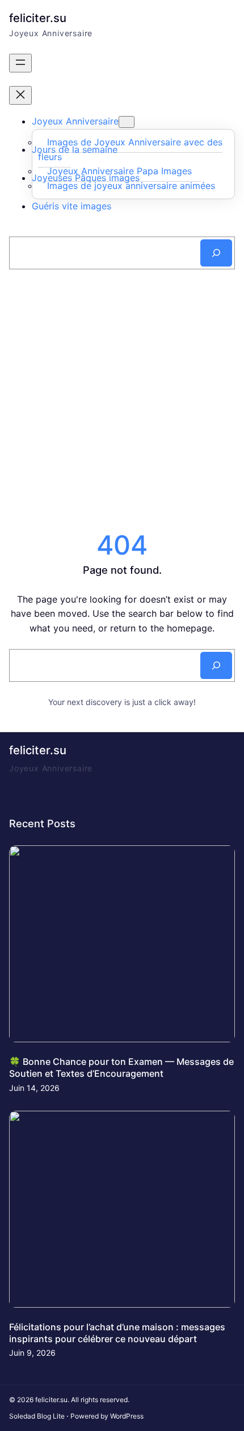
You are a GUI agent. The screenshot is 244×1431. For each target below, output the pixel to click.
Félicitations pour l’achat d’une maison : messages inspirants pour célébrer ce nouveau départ (117, 1332)
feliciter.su (37, 18)
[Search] (216, 665)
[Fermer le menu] (20, 95)
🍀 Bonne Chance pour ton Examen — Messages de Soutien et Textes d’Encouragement (121, 1067)
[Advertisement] (122, 400)
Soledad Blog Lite (37, 1416)
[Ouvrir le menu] (20, 63)
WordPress (127, 1416)
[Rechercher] (216, 253)
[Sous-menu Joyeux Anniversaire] (126, 122)
